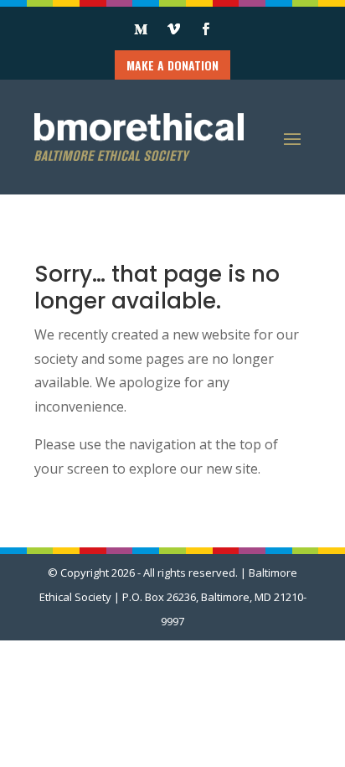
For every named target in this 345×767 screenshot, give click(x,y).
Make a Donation (172, 65)
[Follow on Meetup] (140, 29)
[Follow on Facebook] (205, 29)
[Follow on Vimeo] (173, 29)
